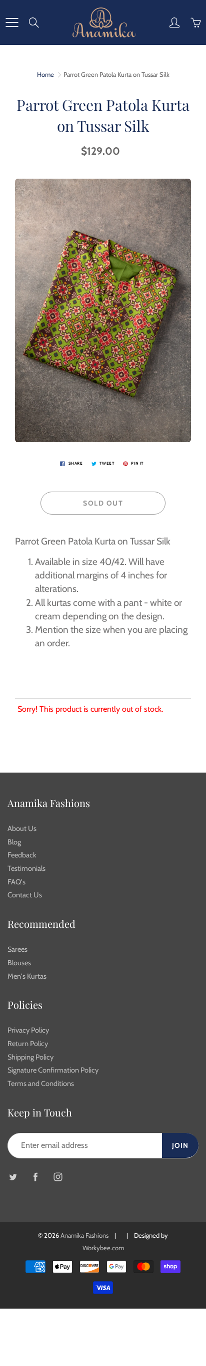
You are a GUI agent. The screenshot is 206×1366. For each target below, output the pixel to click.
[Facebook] (35, 1177)
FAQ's (17, 881)
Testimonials (27, 868)
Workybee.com (103, 1248)
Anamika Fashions (84, 1235)
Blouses (19, 962)
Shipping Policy (31, 1057)
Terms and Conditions (41, 1083)
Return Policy (28, 1043)
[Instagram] (57, 1177)
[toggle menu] (11, 22)
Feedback (22, 854)
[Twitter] (13, 1177)
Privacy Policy (28, 1030)
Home (45, 74)
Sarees (18, 949)
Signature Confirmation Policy (53, 1070)
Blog (14, 841)
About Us (22, 828)
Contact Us (25, 894)
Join (180, 1145)
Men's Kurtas (27, 976)
